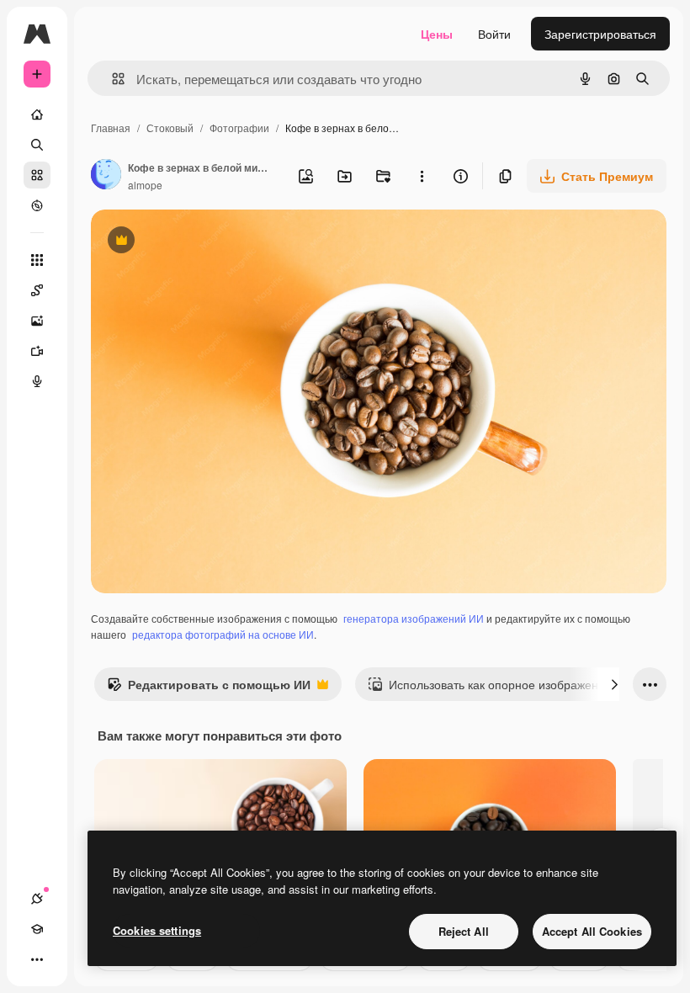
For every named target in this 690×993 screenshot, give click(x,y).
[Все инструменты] (37, 260)
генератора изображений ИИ (413, 618)
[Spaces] (37, 290)
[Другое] (37, 959)
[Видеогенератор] (37, 350)
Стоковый (170, 127)
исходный (203, 242)
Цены (437, 33)
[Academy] (37, 929)
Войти (494, 33)
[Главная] (37, 114)
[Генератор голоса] (37, 381)
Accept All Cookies (592, 931)
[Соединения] (37, 898)
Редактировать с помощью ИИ (208, 688)
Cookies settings (157, 930)
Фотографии (239, 127)
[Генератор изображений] (37, 320)
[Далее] (614, 684)
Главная (110, 127)
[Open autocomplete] (111, 78)
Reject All (463, 931)
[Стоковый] (37, 175)
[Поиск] (37, 144)
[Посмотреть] (37, 205)
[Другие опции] (421, 176)
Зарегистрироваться (600, 33)
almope (145, 185)
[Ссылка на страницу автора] (106, 176)
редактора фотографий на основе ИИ (223, 634)
